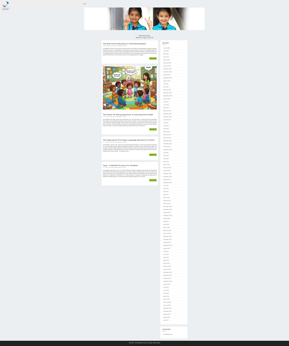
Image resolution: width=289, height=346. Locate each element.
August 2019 (166, 248)
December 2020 (167, 206)
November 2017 (167, 311)
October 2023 (167, 119)
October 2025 (167, 74)
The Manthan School (120, 45)
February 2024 (167, 110)
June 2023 (166, 125)
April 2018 (166, 296)
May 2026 (166, 54)
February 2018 (167, 302)
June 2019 (166, 254)
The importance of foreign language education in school (129, 140)
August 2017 (166, 317)
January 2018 (167, 305)
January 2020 (167, 233)
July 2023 (166, 122)
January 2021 (167, 203)
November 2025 (167, 71)
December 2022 (167, 140)
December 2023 (167, 113)
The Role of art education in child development (124, 44)
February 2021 (167, 200)
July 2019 (166, 251)
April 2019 (166, 260)
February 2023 (167, 134)
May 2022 (166, 158)
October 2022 (167, 146)
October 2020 (167, 212)
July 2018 (166, 287)
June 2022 (166, 155)
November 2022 (167, 143)
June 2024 (166, 104)
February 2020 (167, 230)
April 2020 (166, 224)
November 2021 (167, 176)
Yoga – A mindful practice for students (120, 165)
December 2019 (167, 236)
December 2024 (167, 92)
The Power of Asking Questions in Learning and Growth (128, 115)
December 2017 (167, 308)
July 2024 (166, 101)
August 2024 (166, 98)
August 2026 (166, 48)
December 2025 (167, 68)
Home (84, 3)
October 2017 (167, 314)
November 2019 (167, 239)
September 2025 (167, 77)
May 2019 (166, 257)
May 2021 (166, 191)
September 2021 (167, 182)
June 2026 (166, 51)
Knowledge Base (167, 334)
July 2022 (166, 152)
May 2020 (166, 221)
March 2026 (166, 60)
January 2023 (167, 137)
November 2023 (167, 116)
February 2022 (167, 167)
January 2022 (167, 170)
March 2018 (166, 299)
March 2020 (166, 227)
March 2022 (166, 164)
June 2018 (166, 290)
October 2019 (167, 242)
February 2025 (167, 89)
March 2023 (166, 131)
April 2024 (166, 107)
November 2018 (167, 275)
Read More (153, 58)
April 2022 (166, 161)
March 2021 (166, 197)
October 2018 (167, 278)
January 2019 (167, 269)
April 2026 (166, 57)
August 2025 (166, 80)
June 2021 (166, 188)
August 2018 (166, 284)
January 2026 (167, 66)
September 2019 (167, 245)
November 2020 (167, 209)
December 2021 (167, 173)
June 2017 (166, 320)
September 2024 (167, 95)
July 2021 (166, 185)
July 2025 (166, 83)
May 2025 (166, 86)
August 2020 (166, 218)
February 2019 (167, 266)
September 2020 (167, 215)
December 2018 (167, 272)
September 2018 (167, 281)
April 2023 (166, 128)
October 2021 (167, 179)
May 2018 (166, 293)
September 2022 (167, 149)
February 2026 (167, 63)
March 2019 (166, 263)
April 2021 (166, 194)
